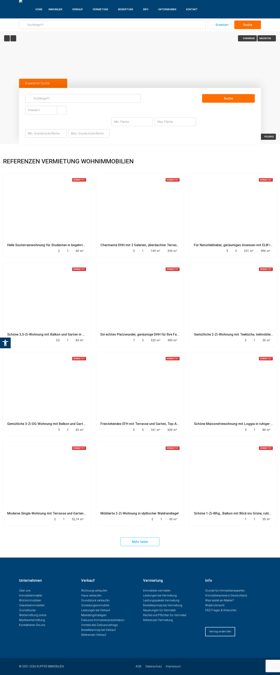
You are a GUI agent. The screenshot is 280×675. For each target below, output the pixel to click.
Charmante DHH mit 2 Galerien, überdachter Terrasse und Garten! (149, 245)
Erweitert (222, 25)
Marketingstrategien (94, 615)
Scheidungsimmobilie (95, 605)
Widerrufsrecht (214, 605)
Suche (247, 25)
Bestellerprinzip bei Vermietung (162, 605)
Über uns (25, 590)
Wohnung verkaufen (94, 590)
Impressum (173, 666)
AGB (138, 666)
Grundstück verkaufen (95, 600)
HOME (38, 9)
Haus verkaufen (91, 595)
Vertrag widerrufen (220, 631)
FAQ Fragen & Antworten (221, 610)
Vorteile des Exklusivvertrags (99, 625)
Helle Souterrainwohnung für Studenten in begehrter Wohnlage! (54, 245)
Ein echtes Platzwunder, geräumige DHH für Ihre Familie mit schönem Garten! (158, 334)
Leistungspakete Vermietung (161, 600)
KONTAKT (192, 9)
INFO (145, 9)
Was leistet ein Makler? (219, 600)
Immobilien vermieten (157, 590)
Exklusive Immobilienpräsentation (102, 620)
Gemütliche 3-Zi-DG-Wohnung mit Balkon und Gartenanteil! (51, 424)
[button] (5, 343)
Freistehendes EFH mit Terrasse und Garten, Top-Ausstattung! (147, 424)
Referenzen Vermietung (158, 620)
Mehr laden (140, 542)
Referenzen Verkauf (93, 634)
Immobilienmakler (30, 595)
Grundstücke (27, 610)
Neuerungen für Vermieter (159, 610)
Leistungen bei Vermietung (160, 595)
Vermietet (79, 180)
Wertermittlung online (32, 615)
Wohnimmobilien (30, 600)
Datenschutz (154, 666)
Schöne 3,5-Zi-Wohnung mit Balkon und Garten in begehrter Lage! (56, 334)
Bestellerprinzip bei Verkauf (98, 630)
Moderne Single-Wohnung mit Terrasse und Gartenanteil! (50, 513)
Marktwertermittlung (32, 620)
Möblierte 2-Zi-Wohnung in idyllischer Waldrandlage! (139, 513)
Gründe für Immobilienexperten (225, 590)
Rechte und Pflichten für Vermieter (165, 615)
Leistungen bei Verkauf (95, 610)
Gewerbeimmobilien (32, 605)
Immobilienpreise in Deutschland (226, 595)
